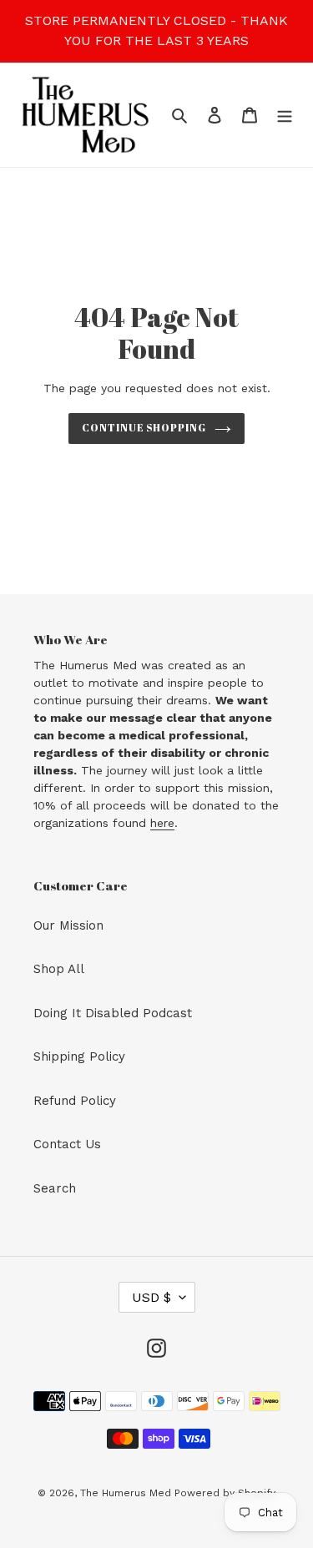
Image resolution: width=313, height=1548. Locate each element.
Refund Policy (74, 1100)
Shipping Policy (79, 1056)
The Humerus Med (127, 1493)
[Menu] (284, 115)
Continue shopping (144, 428)
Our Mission (68, 925)
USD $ (151, 1297)
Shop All (58, 968)
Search (54, 1188)
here (162, 822)
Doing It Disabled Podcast (112, 1013)
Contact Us (67, 1144)
